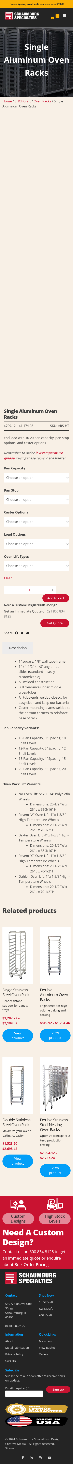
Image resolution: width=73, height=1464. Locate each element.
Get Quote (55, 623)
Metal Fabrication (17, 1348)
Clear (8, 578)
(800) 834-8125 (15, 1326)
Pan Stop (11, 490)
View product (18, 1035)
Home (7, 101)
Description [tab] (18, 648)
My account (47, 1341)
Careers (10, 1361)
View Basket (47, 1348)
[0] (52, 17)
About (9, 1341)
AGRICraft (45, 1315)
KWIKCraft (46, 1308)
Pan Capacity (14, 468)
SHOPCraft (23, 101)
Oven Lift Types (16, 556)
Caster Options (16, 512)
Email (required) (17, 1388)
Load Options (15, 534)
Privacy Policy (14, 1354)
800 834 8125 (41, 1251)
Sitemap (10, 1448)
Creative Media (15, 1444)
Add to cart (55, 598)
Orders (43, 1354)
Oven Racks (42, 101)
